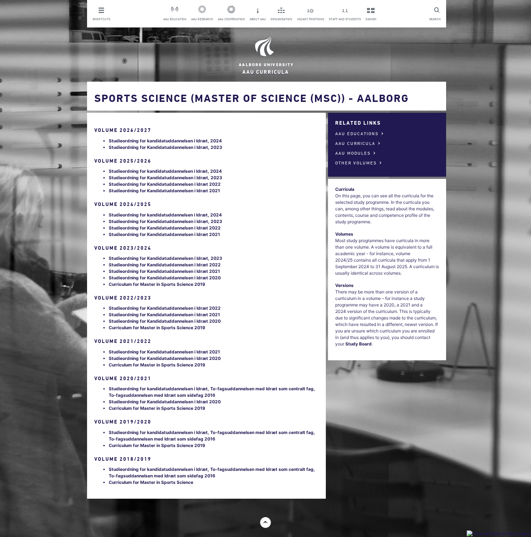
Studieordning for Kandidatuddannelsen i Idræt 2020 (165, 277)
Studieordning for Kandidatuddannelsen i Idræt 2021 (164, 190)
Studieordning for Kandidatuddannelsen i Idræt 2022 (165, 184)
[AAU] (265, 51)
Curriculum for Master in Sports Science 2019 (157, 284)
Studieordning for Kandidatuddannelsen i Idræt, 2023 (165, 147)
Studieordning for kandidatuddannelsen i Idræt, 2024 (165, 140)
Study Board (358, 344)
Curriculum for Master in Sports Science (151, 482)
